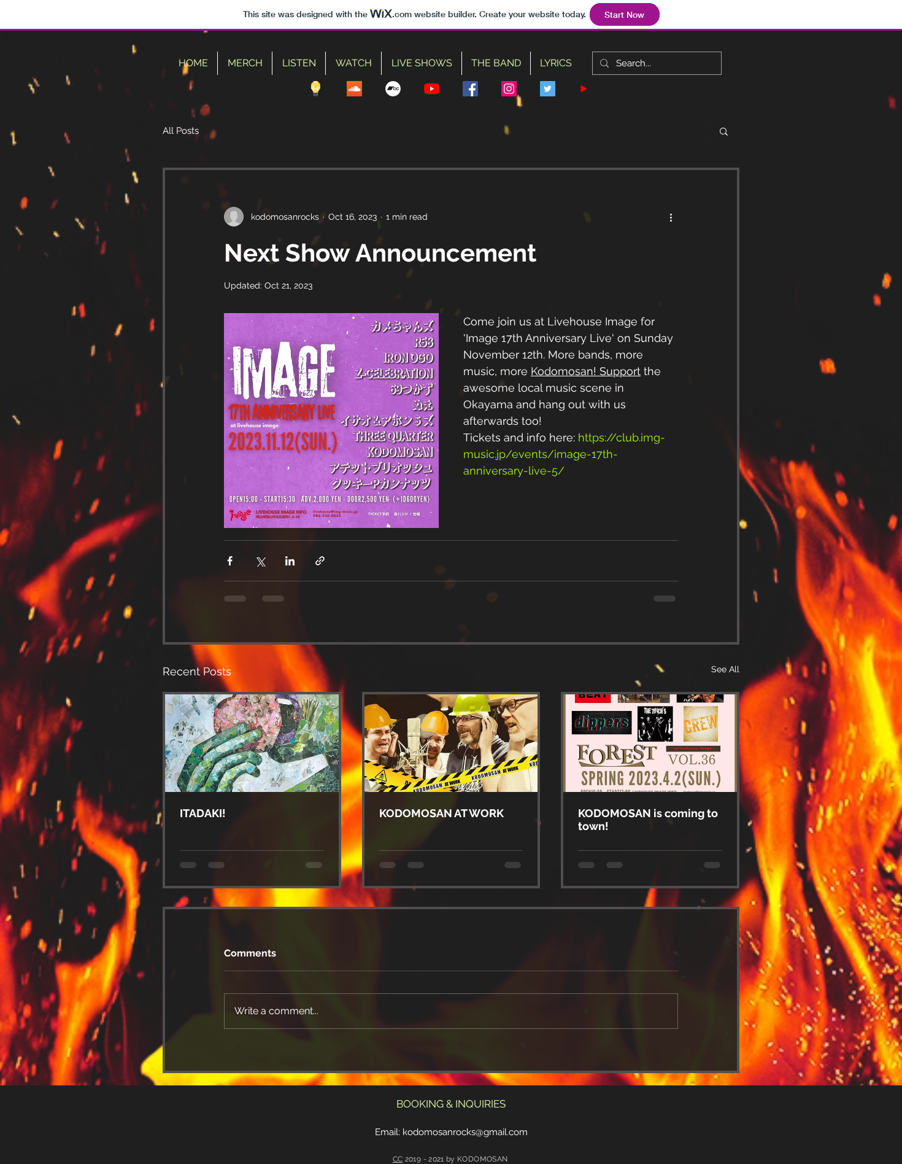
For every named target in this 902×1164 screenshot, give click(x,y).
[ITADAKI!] (252, 743)
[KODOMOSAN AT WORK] (451, 743)
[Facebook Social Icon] (470, 88)
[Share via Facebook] (230, 561)
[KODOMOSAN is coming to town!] (650, 743)
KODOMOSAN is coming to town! (648, 819)
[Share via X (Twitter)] (260, 561)
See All (725, 669)
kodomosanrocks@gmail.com (465, 1132)
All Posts (181, 130)
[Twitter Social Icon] (547, 88)
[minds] (315, 88)
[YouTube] (431, 88)
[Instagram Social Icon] (509, 88)
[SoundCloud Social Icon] (354, 88)
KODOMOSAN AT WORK (441, 813)
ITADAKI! (203, 813)
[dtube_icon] (586, 88)
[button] (724, 131)
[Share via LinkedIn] (290, 561)
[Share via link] (320, 561)
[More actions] (670, 216)
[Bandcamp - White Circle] (393, 88)
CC (398, 1159)
